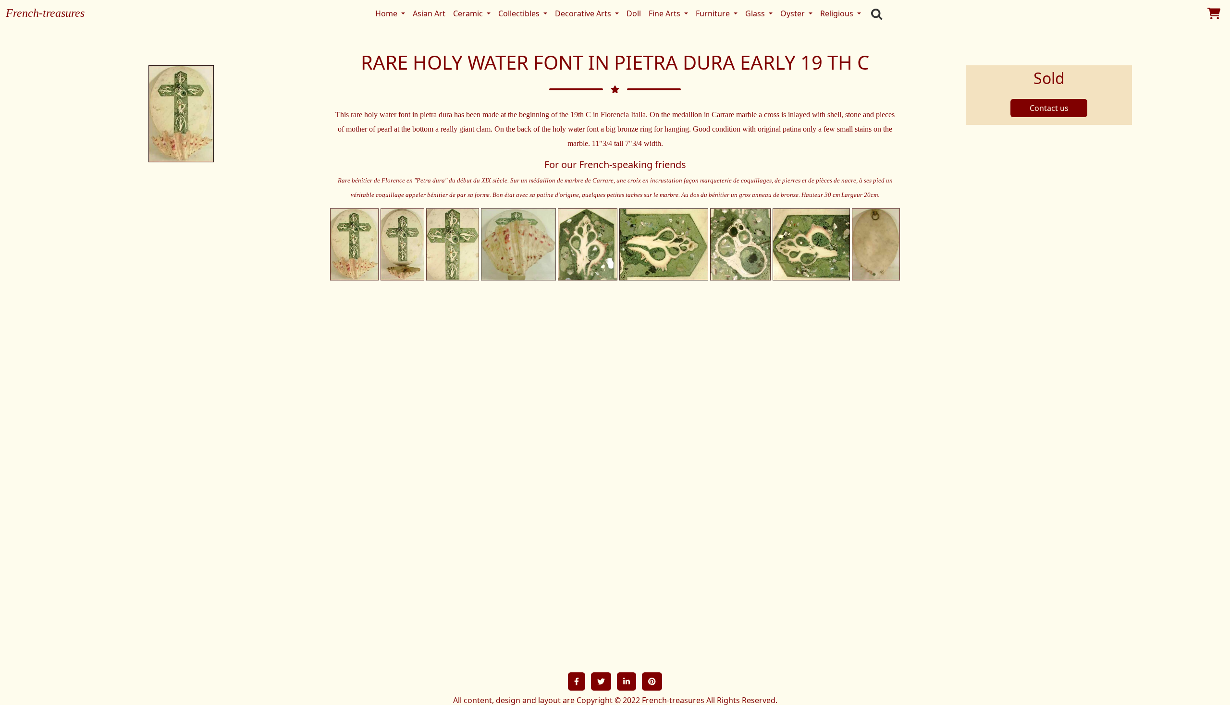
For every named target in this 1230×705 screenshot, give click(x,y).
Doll (634, 13)
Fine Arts (665, 13)
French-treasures (45, 13)
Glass (756, 13)
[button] (576, 681)
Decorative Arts (584, 13)
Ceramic (469, 13)
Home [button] (387, 13)
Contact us (1049, 108)
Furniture (714, 13)
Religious (837, 13)
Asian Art (429, 13)
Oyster (793, 13)
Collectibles (519, 13)
